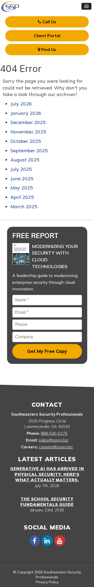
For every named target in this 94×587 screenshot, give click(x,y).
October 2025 (25, 141)
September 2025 (29, 151)
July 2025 (21, 169)
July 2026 (21, 104)
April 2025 (22, 197)
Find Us (48, 49)
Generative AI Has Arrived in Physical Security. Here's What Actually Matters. (47, 474)
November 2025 (28, 132)
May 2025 (21, 188)
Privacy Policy (47, 582)
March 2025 (23, 207)
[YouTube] (59, 540)
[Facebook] (34, 540)
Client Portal (47, 35)
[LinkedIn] (47, 540)
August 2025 (24, 160)
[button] (86, 6)
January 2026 (25, 113)
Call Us (48, 21)
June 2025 (21, 179)
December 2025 (28, 122)
